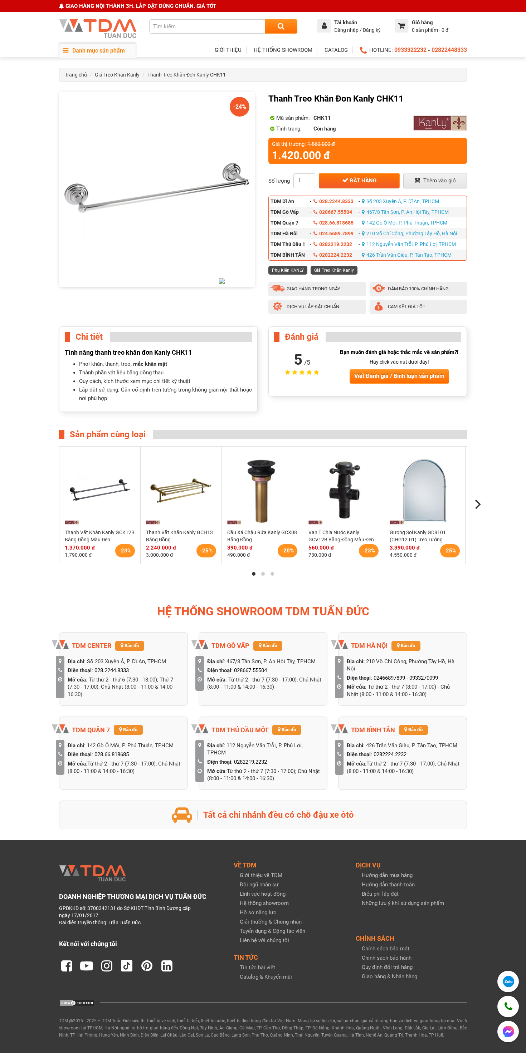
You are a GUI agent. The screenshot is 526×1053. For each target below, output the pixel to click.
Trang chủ (76, 75)
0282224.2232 (335, 255)
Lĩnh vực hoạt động (263, 894)
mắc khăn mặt (150, 364)
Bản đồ (131, 645)
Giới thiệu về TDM (261, 875)
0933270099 (423, 678)
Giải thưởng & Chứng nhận (271, 922)
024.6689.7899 (336, 233)
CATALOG (336, 50)
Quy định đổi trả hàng (387, 967)
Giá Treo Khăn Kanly (117, 75)
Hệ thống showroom (264, 903)
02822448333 (449, 49)
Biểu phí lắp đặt (380, 894)
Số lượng (279, 181)
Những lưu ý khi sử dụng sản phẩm (403, 903)
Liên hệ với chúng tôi (264, 940)
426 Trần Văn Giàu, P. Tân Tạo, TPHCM (409, 255)
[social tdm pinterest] (146, 965)
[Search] (281, 26)
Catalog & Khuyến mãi (266, 977)
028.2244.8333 (336, 201)
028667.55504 (335, 212)
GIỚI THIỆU (228, 50)
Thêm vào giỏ (439, 180)
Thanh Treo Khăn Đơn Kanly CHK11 (186, 75)
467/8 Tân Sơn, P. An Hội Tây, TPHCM (407, 212)
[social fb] (66, 965)
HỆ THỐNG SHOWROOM (283, 50)
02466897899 (389, 678)
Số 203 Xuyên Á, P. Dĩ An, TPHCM (402, 201)
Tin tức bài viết (257, 967)
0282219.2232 (335, 244)
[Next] (477, 504)
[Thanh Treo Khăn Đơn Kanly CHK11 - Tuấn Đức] (157, 189)
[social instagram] (106, 965)
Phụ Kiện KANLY (288, 270)
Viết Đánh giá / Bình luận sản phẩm (399, 376)
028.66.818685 (336, 223)
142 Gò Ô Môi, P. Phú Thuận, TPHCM (406, 223)
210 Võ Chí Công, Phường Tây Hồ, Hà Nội (411, 233)
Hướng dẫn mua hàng (387, 875)
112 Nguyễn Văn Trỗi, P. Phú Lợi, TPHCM (411, 244)
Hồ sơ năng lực (258, 912)
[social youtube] (86, 965)
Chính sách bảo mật (385, 948)
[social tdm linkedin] (166, 965)
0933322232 (410, 49)
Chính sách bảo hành (386, 958)
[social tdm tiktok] (126, 965)
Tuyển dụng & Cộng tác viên (272, 931)
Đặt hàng (362, 180)
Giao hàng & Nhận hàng (389, 976)
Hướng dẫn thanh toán (388, 884)
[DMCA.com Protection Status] (77, 1002)
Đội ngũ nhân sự (259, 884)
